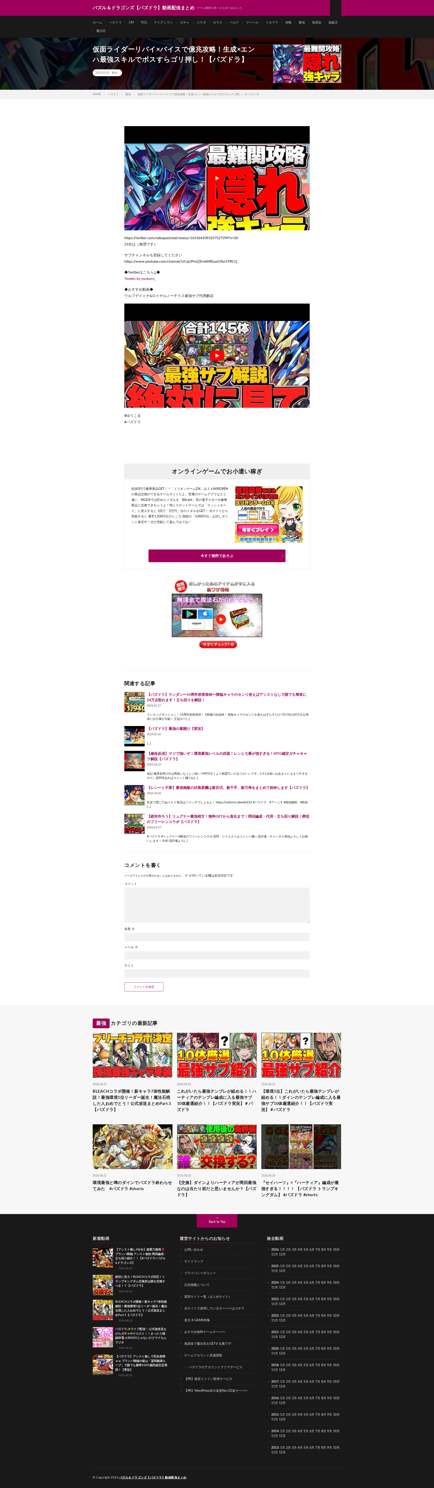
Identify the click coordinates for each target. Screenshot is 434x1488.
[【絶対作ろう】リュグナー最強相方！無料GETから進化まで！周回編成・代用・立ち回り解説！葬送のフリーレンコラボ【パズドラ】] (134, 824)
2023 (274, 1299)
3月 (294, 1249)
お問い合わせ (193, 1249)
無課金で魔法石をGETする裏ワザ (207, 1343)
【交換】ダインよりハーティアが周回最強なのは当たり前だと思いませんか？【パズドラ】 (217, 1189)
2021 (274, 1332)
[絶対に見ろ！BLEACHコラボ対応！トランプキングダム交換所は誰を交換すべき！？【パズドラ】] (103, 1285)
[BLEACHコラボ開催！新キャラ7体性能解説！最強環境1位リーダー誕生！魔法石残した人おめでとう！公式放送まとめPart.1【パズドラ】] (103, 1310)
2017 (274, 1381)
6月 (311, 1249)
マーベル (252, 22)
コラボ (201, 22)
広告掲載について (197, 1285)
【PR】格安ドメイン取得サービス (208, 1379)
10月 (336, 1266)
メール (131, 947)
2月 (288, 1249)
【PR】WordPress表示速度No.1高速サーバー (216, 1390)
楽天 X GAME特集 (197, 1320)
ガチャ (184, 22)
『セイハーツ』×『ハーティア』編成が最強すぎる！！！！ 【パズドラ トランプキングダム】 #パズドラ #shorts (300, 1189)
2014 (274, 1431)
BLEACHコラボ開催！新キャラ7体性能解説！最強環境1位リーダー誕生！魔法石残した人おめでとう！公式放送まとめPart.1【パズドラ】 (132, 1100)
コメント (130, 883)
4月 (300, 1249)
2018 (274, 1365)
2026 (274, 1249)
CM (131, 22)
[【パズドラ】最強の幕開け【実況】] (134, 736)
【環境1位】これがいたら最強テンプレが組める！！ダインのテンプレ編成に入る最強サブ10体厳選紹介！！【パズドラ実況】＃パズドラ (301, 1100)
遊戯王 (333, 22)
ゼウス (217, 22)
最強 (302, 22)
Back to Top (217, 1222)
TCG (144, 22)
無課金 (316, 22)
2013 (274, 1447)
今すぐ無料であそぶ (217, 556)
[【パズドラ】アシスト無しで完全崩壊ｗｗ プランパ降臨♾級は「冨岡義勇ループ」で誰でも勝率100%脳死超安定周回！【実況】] (103, 1364)
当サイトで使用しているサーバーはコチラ (214, 1308)
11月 (274, 1271)
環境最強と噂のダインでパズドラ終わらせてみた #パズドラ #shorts (132, 1186)
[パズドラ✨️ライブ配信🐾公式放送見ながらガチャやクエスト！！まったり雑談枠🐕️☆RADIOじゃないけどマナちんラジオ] (103, 1337)
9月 (329, 1266)
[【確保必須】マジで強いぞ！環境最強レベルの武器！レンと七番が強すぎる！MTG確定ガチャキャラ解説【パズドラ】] (134, 761)
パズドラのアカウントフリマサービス (216, 1367)
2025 (274, 1266)
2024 (274, 1282)
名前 (129, 929)
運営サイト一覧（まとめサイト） (208, 1296)
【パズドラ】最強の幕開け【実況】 (176, 729)
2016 (274, 1398)
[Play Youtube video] (217, 178)
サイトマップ (193, 1261)
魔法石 (101, 31)
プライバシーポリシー (200, 1273)
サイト (129, 965)
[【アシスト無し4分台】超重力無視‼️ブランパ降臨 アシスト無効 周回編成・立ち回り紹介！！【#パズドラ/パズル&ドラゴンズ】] (103, 1257)
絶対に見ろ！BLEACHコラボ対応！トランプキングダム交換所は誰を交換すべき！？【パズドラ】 (140, 1281)
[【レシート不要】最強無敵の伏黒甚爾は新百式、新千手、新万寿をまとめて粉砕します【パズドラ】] (134, 795)
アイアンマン (163, 22)
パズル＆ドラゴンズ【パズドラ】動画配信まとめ (152, 1477)
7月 (317, 1249)
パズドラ (115, 22)
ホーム (97, 22)
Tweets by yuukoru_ (140, 279)
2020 (274, 1348)
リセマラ (272, 22)
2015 (274, 1414)
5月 (306, 1249)
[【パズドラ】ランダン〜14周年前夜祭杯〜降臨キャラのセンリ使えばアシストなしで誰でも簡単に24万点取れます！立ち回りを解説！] (134, 702)
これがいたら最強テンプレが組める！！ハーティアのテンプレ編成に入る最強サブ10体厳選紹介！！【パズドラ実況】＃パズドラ (217, 1100)
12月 (282, 1271)
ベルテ (234, 22)
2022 (274, 1315)
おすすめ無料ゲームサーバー (204, 1332)
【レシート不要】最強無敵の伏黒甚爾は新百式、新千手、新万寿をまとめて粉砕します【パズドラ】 (228, 788)
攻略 (288, 22)
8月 (323, 1249)
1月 (282, 1249)
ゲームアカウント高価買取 (203, 1355)
